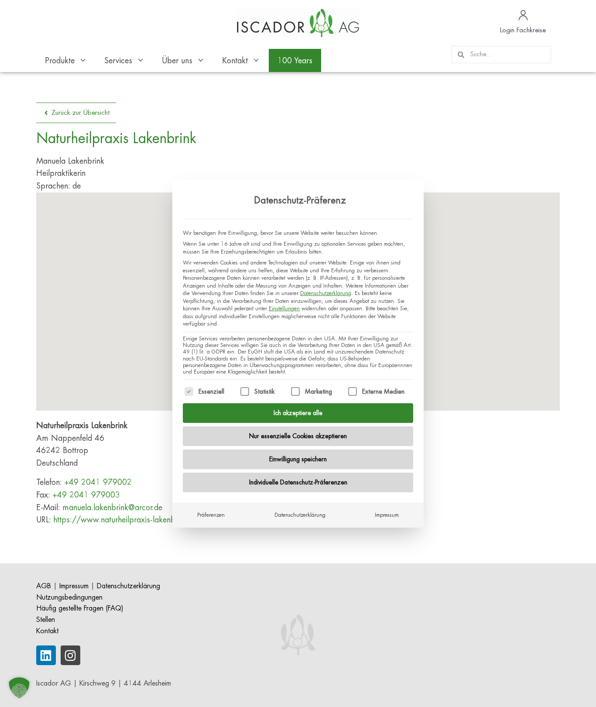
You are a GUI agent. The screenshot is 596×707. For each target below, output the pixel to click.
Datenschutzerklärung (325, 293)
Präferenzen (211, 515)
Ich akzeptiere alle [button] (298, 413)
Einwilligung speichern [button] (298, 459)
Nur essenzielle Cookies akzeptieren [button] (298, 436)
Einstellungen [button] (284, 308)
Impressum (387, 515)
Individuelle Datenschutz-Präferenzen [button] (298, 482)
